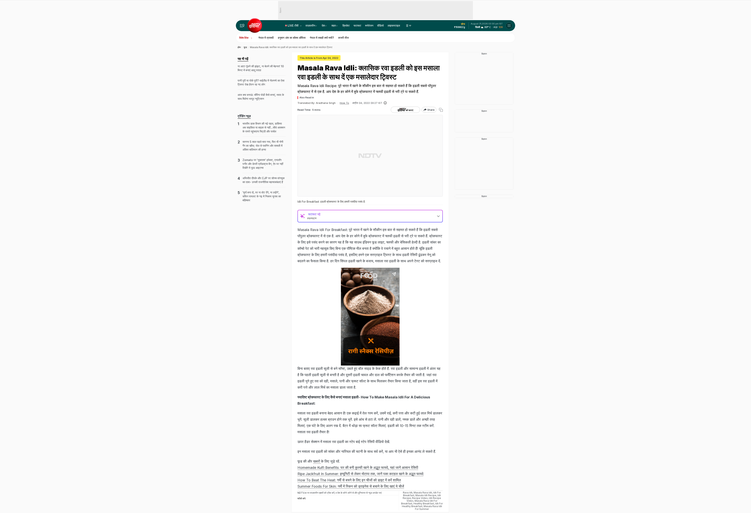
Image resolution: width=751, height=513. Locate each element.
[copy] (441, 110)
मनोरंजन (369, 25)
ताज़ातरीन (310, 25)
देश (323, 25)
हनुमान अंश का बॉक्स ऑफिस (291, 37)
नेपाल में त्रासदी (266, 37)
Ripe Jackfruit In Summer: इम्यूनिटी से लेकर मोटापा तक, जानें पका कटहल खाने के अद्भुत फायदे (360, 474)
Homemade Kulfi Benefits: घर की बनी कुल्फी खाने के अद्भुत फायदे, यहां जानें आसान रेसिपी (357, 467)
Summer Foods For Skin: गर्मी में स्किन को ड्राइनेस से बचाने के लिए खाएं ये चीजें (350, 486)
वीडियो (380, 25)
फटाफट (357, 25)
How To (344, 102)
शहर (333, 25)
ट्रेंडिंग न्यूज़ (244, 116)
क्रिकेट (346, 25)
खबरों (317, 461)
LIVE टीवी (293, 25)
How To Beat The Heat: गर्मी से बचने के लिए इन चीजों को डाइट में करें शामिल (349, 480)
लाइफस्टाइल (394, 25)
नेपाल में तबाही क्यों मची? (322, 37)
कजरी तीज (343, 37)
